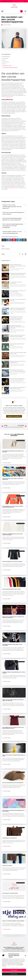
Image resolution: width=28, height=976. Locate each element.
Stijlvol (3, 60)
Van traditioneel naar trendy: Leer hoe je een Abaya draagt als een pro (13, 728)
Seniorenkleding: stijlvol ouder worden (11, 589)
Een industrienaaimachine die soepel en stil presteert (12, 451)
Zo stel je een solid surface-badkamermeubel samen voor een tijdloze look (17, 327)
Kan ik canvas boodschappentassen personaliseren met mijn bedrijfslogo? (14, 225)
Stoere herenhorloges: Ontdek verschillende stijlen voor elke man (13, 700)
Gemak (4, 63)
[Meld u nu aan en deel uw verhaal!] (14, 402)
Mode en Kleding (7, 24)
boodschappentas (9, 96)
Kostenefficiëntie (6, 56)
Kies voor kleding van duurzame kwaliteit (12, 561)
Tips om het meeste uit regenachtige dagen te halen (13, 755)
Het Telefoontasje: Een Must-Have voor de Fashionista (12, 645)
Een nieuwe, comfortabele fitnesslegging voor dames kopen (13, 811)
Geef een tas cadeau (7, 865)
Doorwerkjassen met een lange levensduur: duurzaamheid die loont (12, 507)
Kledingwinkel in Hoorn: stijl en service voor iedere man (12, 479)
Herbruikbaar (5, 58)
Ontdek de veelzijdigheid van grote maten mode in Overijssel (12, 534)
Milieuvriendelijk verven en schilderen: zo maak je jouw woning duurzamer (17, 266)
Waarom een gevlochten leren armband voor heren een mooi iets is (13, 617)
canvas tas (17, 89)
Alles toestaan (14, 970)
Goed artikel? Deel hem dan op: (10, 67)
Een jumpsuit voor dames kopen (10, 893)
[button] (25, 955)
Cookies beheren (14, 973)
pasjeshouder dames (13, 187)
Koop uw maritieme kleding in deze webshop (13, 920)
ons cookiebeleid (19, 964)
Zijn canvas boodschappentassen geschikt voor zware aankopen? (14, 219)
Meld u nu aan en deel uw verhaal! (14, 405)
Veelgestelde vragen (7, 65)
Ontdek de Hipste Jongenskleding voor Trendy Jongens (13, 672)
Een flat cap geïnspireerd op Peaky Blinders (12, 782)
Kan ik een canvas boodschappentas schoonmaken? (14, 213)
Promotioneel (5, 62)
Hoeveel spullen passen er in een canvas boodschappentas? (14, 232)
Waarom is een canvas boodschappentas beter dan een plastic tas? (14, 206)
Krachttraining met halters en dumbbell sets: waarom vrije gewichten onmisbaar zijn (16, 318)
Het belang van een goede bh (9, 838)
